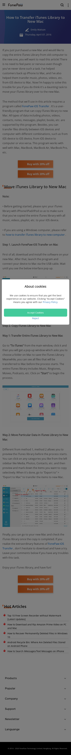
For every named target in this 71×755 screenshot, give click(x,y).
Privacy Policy (50, 301)
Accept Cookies (35, 312)
